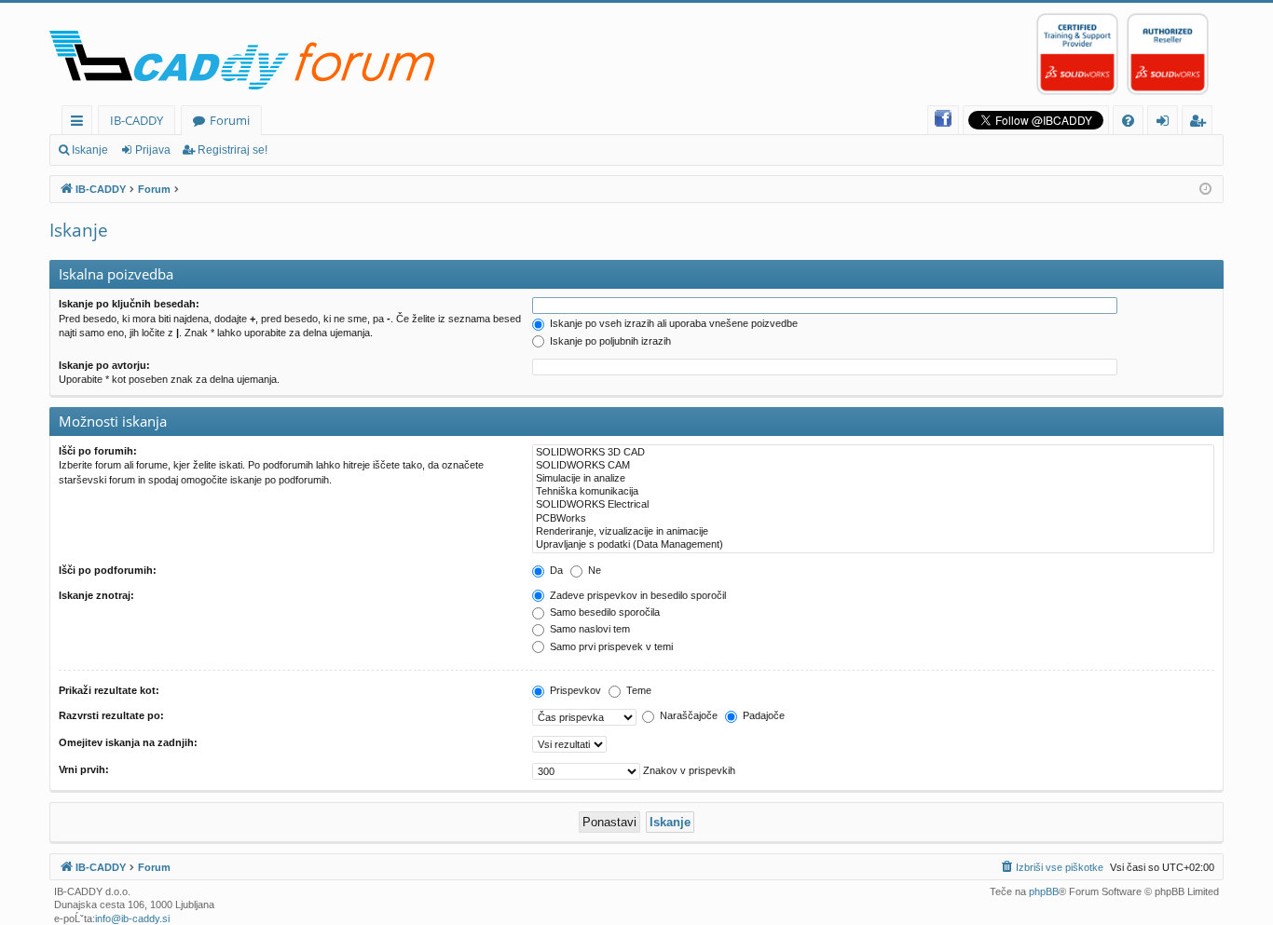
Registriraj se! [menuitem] (1201, 123)
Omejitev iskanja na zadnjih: (128, 742)
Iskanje (90, 149)
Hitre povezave (80, 123)
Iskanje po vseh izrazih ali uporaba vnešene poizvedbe (672, 323)
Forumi (230, 120)
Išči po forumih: (98, 450)
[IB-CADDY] (246, 63)
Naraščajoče (687, 715)
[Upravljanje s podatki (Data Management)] (873, 544)
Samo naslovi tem (588, 628)
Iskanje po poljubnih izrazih (609, 341)
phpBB (1044, 891)
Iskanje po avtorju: (104, 365)
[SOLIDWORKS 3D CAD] (873, 452)
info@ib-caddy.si (132, 918)
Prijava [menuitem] (1167, 123)
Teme (637, 690)
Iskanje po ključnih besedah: (129, 303)
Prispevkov (574, 690)
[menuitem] (1128, 120)
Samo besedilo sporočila (603, 612)
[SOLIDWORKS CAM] (873, 465)
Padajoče (762, 715)
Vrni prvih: (84, 769)
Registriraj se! (232, 149)
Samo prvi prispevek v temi (610, 646)
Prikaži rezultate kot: (109, 690)
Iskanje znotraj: (96, 595)
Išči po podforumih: (108, 570)
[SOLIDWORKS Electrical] (873, 504)
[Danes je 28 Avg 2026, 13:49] (1205, 189)
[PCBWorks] (873, 518)
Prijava (153, 149)
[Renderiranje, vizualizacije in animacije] (873, 531)
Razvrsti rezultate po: (111, 715)
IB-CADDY (136, 120)
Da (555, 570)
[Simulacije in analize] (873, 478)
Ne (593, 570)
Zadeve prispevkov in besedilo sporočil (636, 595)
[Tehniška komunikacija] (873, 491)
